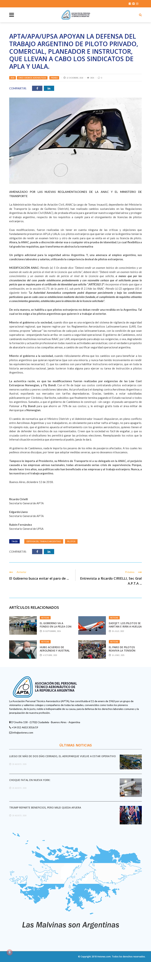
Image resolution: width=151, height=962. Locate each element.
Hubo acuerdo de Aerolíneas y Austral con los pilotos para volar (55, 652)
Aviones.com (104, 956)
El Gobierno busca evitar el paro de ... (39, 578)
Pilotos (71, 541)
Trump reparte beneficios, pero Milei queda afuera (45, 807)
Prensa (54, 77)
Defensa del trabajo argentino (44, 541)
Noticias (45, 617)
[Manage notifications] (10, 952)
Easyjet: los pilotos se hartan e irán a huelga (125, 624)
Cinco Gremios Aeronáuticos (32, 77)
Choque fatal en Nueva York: (29, 780)
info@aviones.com (22, 732)
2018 (12, 77)
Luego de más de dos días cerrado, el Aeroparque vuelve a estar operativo (62, 756)
